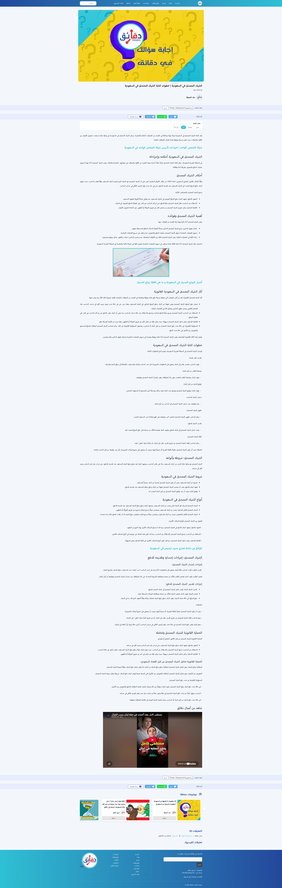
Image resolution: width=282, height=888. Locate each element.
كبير (183, 127)
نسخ (165, 108)
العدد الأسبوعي (118, 3)
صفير (197, 127)
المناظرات (115, 863)
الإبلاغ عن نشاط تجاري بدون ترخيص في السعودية (176, 548)
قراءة (170, 3)
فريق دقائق (116, 813)
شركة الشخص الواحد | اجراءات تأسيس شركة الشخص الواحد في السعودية (163, 147)
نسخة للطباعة (134, 117)
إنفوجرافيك (155, 3)
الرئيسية (177, 3)
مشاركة (164, 818)
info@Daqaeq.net (188, 873)
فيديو (164, 3)
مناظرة (128, 3)
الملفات (116, 860)
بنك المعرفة (190, 97)
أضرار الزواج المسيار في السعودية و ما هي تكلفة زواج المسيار (169, 282)
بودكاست (146, 3)
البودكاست (115, 854)
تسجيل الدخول (186, 835)
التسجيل (175, 835)
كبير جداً (176, 127)
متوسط (190, 127)
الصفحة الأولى (114, 866)
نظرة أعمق (137, 3)
